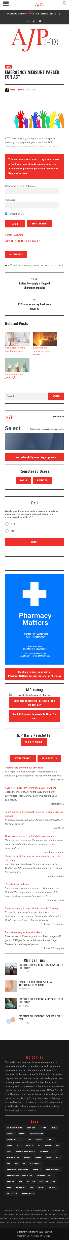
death (19, 1145)
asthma (43, 1127)
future (48, 1145)
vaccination (12, 1193)
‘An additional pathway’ (17, 884)
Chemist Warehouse (15, 1139)
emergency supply (30, 265)
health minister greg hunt (51, 265)
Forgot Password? (14, 234)
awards (54, 1127)
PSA (20, 1181)
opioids (38, 1157)
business (10, 1133)
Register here (39, 223)
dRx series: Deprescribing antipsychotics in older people (41, 1000)
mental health (13, 1157)
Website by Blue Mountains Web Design (33, 1236)
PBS (16, 1163)
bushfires (17, 265)
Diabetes (29, 1145)
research (31, 1181)
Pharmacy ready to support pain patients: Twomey (31, 908)
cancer (22, 1133)
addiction (31, 1127)
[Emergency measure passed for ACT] (34, 113)
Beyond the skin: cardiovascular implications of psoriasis (35, 983)
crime (9, 1145)
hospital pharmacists (25, 1151)
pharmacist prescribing (17, 1169)
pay (8, 1163)
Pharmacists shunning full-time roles (24, 767)
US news (52, 1187)
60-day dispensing (14, 1127)
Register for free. (17, 173)
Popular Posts (49, 758)
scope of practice (47, 1181)
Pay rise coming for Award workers (23, 932)
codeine (39, 1139)
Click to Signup (34, 742)
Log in (23, 480)
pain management (53, 1157)
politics (10, 1181)
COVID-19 (50, 1139)
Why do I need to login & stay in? (22, 240)
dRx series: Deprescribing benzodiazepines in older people (41, 966)
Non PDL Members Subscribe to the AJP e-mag (34, 716)
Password (10, 200)
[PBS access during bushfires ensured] (17, 339)
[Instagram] (33, 20)
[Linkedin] (28, 20)
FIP (39, 1145)
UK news (41, 1187)
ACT (10, 265)
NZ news (27, 1157)
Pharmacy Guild (52, 1169)
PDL (24, 1163)
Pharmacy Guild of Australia (19, 1175)
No (12, 530)
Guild (9, 1151)
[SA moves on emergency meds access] (45, 339)
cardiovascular (36, 1133)
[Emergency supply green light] (17, 365)
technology (20, 1187)
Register (42, 480)
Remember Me (15, 213)
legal (55, 1151)
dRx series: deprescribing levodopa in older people (41, 1017)
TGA (31, 1187)
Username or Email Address (20, 186)
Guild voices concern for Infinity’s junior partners (30, 787)
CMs (29, 1139)
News (8, 66)
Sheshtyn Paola (17, 89)
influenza (44, 1151)
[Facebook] (59, 13)
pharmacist (35, 1163)
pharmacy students (45, 1175)
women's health (28, 1193)
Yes (13, 523)
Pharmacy (37, 1169)
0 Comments (16, 254)
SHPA (9, 1187)
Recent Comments (23, 758)
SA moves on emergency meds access (42, 351)
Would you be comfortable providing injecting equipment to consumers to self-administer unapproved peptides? (31, 514)
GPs (57, 1145)
